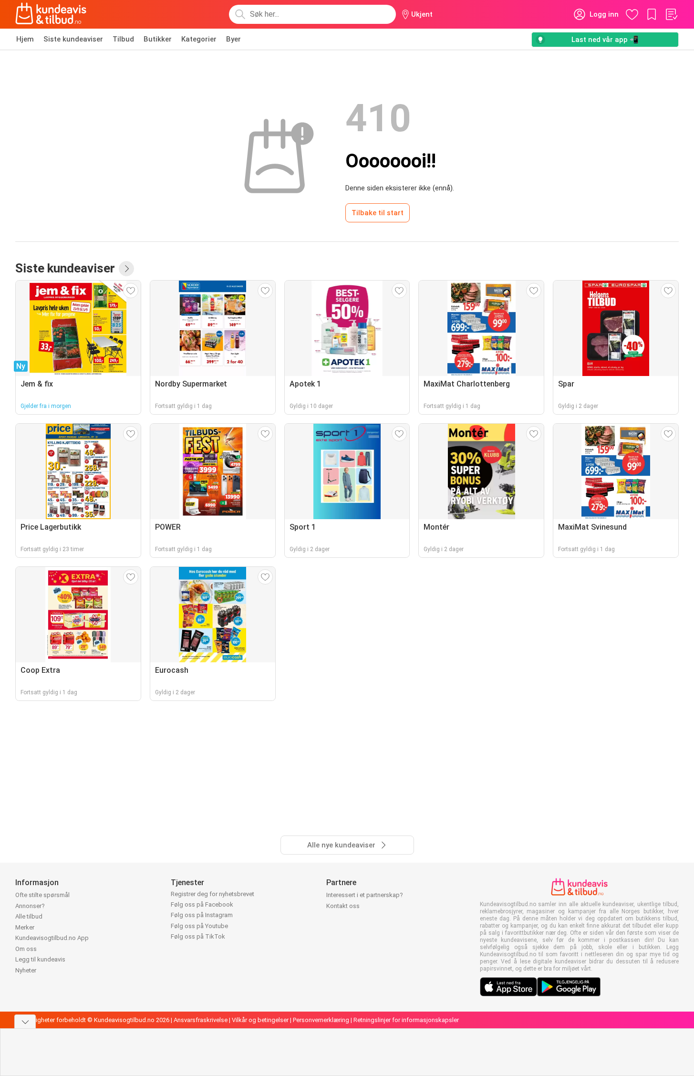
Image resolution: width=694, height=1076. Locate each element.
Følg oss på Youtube (199, 926)
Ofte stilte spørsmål (42, 894)
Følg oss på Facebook (202, 904)
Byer (233, 39)
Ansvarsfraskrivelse (201, 1020)
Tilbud (123, 39)
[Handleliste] (671, 14)
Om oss (26, 948)
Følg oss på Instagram (202, 915)
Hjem (25, 39)
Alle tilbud (28, 916)
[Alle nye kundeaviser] (126, 268)
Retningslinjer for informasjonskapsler (406, 1020)
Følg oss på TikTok (198, 936)
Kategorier (199, 39)
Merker (24, 927)
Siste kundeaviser (73, 39)
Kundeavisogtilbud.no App (52, 937)
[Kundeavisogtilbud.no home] (50, 14)
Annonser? (30, 905)
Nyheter (25, 970)
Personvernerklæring (321, 1020)
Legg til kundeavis (40, 959)
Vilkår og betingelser (260, 1020)
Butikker (158, 39)
